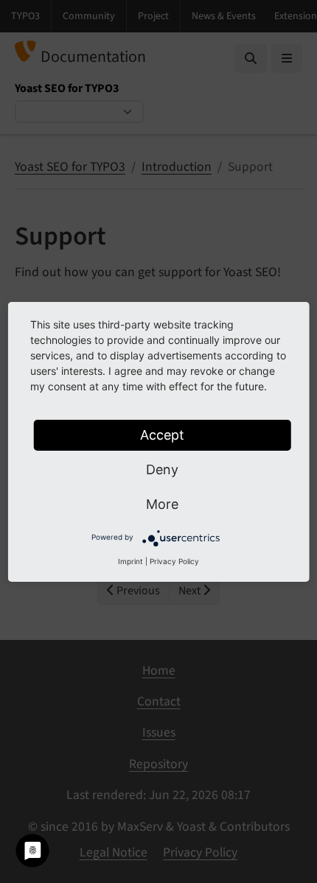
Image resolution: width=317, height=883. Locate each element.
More (162, 504)
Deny (162, 469)
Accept (162, 435)
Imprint (130, 561)
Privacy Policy (174, 561)
